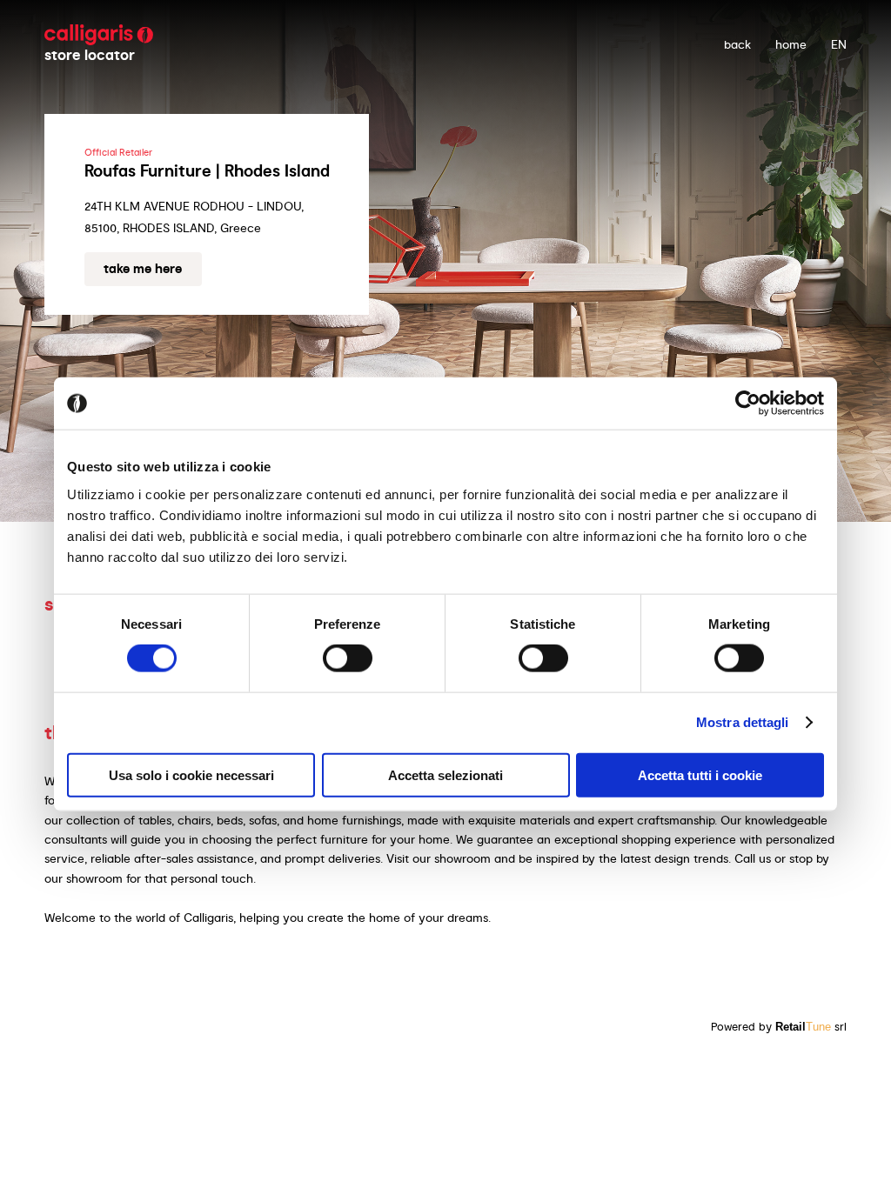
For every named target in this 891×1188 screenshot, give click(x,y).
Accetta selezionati (445, 774)
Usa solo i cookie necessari (191, 774)
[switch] (347, 658)
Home (791, 44)
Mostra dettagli (742, 722)
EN (839, 44)
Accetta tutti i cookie (700, 774)
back (737, 44)
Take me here (143, 269)
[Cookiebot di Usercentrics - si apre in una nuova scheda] (748, 403)
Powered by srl (779, 1026)
